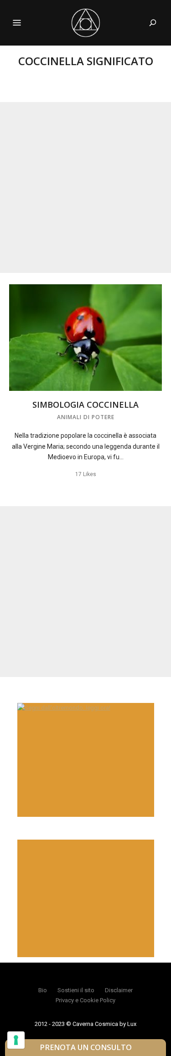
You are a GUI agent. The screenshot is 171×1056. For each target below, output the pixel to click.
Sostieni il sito (75, 990)
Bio (42, 990)
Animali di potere (85, 417)
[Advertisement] (85, 187)
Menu (17, 23)
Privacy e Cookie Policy (85, 1000)
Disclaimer (119, 990)
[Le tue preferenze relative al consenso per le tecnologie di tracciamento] (16, 1040)
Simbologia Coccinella (85, 404)
